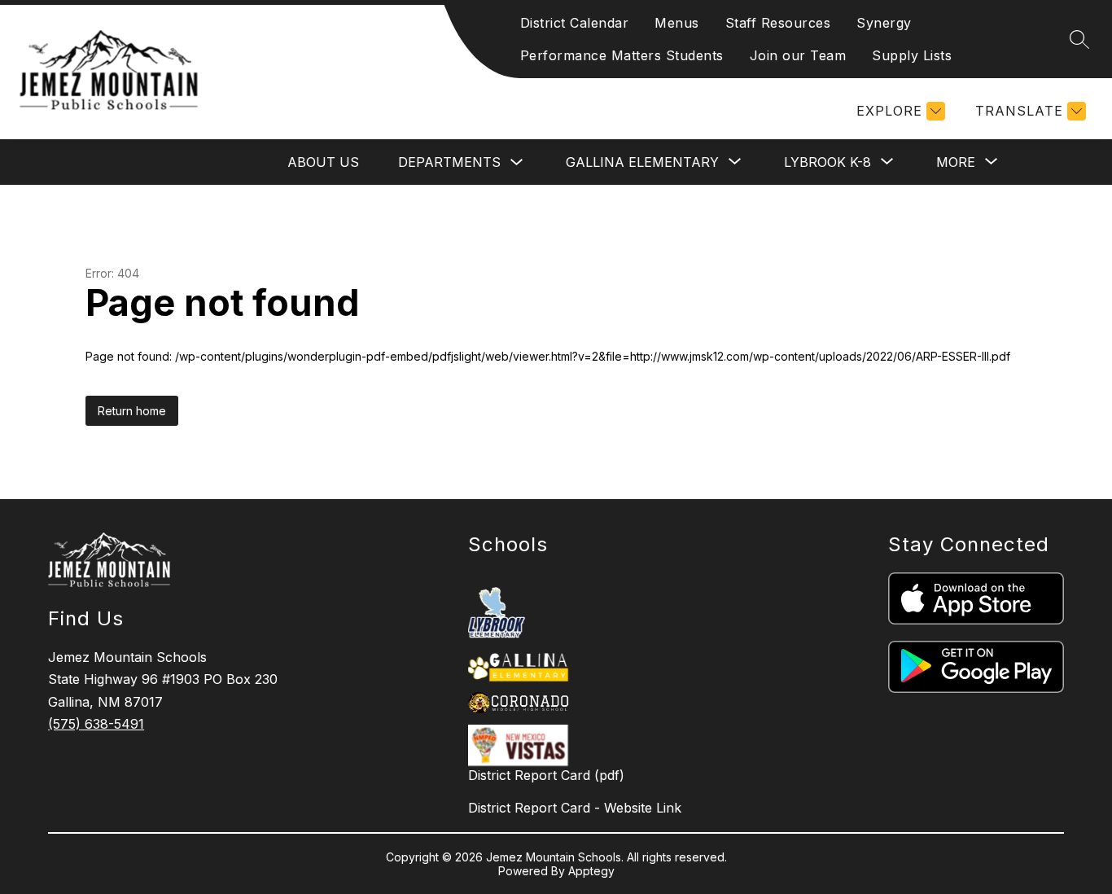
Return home (132, 411)
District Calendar (574, 23)
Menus (677, 23)
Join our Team (798, 55)
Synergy (884, 23)
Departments (449, 162)
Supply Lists (912, 55)
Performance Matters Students (622, 55)
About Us (323, 162)
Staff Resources (778, 23)
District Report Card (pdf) (546, 775)
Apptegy (591, 871)
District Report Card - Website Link (574, 808)
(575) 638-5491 (96, 724)
